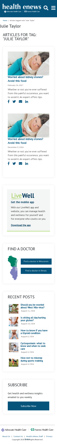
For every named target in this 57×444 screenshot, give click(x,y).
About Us (6, 436)
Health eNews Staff (34, 436)
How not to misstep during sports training (32, 359)
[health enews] (22, 8)
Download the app (21, 225)
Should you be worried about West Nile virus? (32, 306)
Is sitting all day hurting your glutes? (33, 319)
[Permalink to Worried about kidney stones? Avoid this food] (28, 63)
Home (5, 20)
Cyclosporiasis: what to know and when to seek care (33, 346)
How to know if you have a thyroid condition (34, 332)
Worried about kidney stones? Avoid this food (25, 79)
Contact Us (18, 436)
